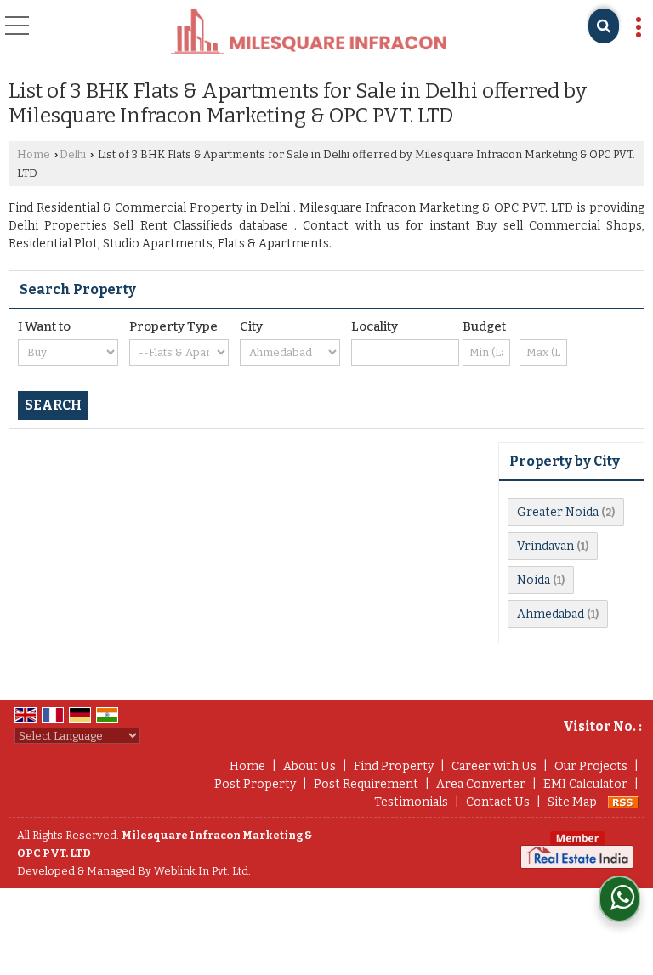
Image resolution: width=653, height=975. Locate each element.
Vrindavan (545, 546)
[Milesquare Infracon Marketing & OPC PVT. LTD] (308, 32)
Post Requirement (366, 784)
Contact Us (498, 802)
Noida (533, 580)
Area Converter (480, 784)
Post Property (255, 784)
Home (33, 154)
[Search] (603, 26)
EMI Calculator (585, 784)
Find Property (394, 766)
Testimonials (411, 802)
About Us (309, 766)
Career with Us (494, 766)
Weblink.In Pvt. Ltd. (202, 870)
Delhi (73, 154)
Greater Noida (558, 512)
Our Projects (590, 766)
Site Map (572, 802)
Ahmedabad (550, 614)
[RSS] (623, 802)
